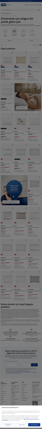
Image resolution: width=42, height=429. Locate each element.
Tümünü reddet (21, 424)
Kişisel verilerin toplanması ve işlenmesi (31, 419)
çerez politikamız (5, 420)
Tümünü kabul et (34, 424)
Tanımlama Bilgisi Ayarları (8, 425)
